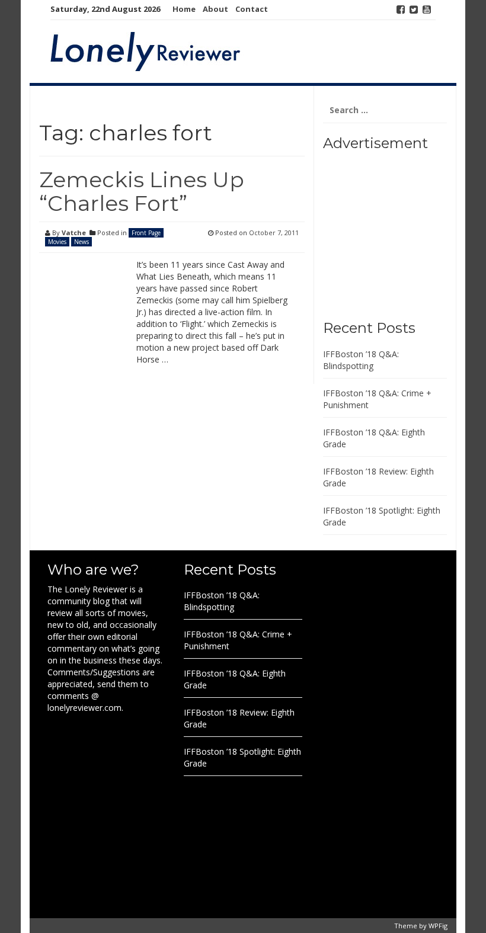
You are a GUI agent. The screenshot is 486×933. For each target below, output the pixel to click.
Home (184, 9)
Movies (57, 242)
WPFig (438, 925)
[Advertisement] (397, 231)
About (215, 9)
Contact (251, 9)
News (81, 242)
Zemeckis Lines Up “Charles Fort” (141, 191)
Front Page (146, 233)
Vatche (74, 232)
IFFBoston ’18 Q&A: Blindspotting (361, 359)
